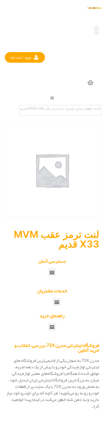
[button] (25, 57)
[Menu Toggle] (52, 98)
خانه (98, 108)
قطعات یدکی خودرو (79, 108)
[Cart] (90, 83)
